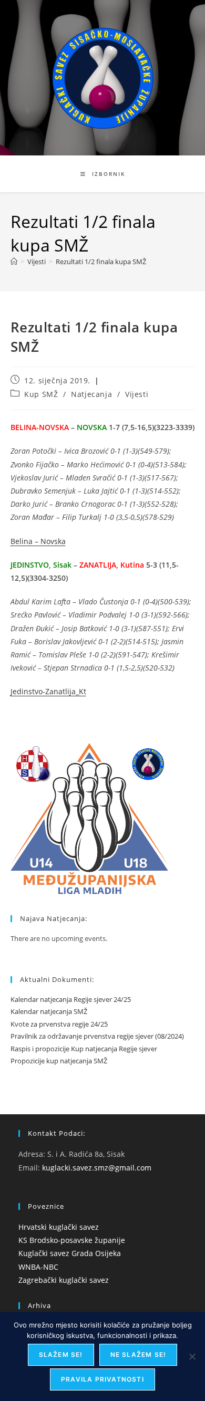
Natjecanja (91, 394)
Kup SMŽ (41, 394)
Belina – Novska (38, 541)
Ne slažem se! (138, 1354)
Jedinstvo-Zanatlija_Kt (48, 691)
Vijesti (136, 394)
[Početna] (14, 261)
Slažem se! (61, 1354)
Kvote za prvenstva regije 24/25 (59, 1024)
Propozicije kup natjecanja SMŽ (59, 1060)
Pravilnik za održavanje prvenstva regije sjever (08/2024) (97, 1036)
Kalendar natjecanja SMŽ (49, 1011)
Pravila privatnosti (102, 1379)
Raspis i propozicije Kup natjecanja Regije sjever (84, 1048)
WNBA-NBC (38, 1267)
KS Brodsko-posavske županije (71, 1240)
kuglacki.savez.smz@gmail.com (96, 1168)
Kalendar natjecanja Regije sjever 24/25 (71, 999)
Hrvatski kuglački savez (58, 1227)
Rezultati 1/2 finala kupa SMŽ (101, 261)
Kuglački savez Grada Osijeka (69, 1253)
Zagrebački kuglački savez (63, 1280)
